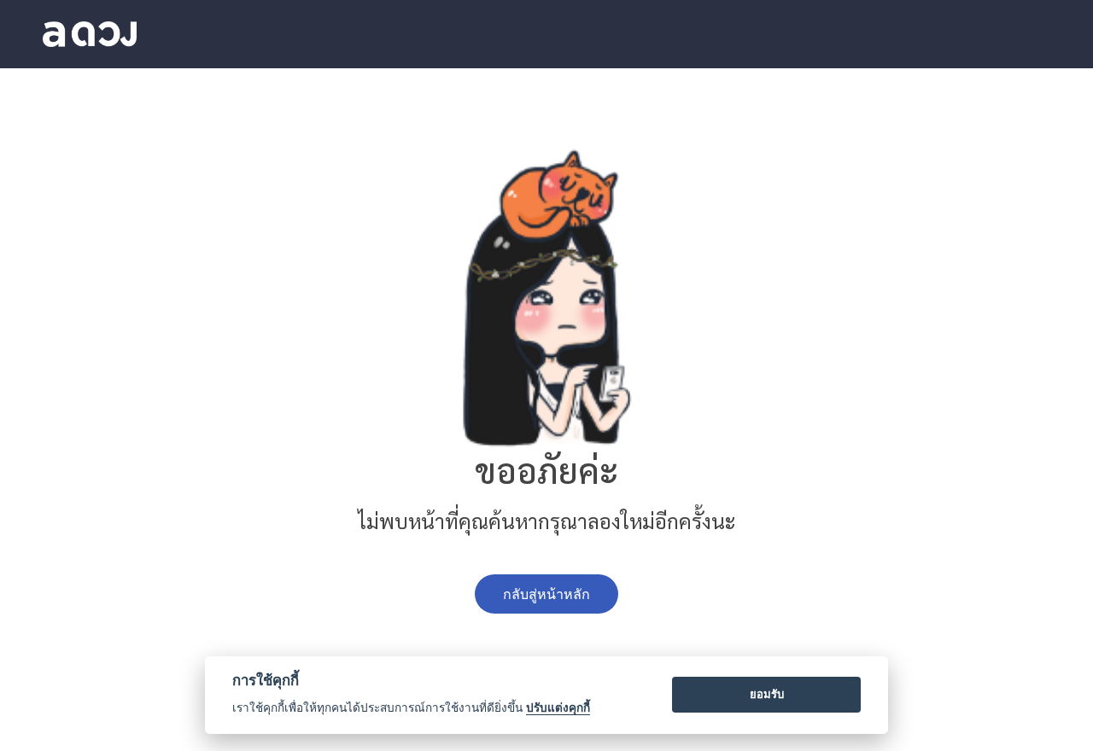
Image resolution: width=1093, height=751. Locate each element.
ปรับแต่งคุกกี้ (558, 707)
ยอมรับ (767, 694)
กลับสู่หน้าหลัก (546, 594)
